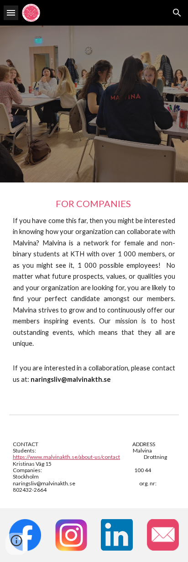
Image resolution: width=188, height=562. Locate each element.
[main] (94, 291)
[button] (11, 12)
